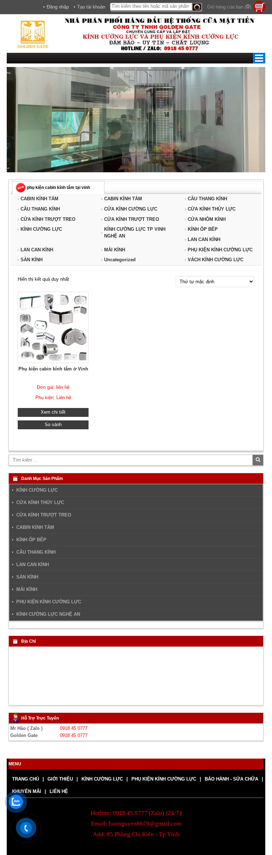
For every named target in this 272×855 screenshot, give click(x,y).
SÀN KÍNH (31, 259)
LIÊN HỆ (59, 791)
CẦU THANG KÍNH (207, 198)
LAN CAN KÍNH (204, 239)
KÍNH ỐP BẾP (203, 229)
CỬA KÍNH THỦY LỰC (212, 209)
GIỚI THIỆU (60, 779)
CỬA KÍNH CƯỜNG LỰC (130, 209)
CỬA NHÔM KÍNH (207, 219)
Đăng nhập (58, 7)
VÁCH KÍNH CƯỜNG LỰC (215, 259)
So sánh (53, 424)
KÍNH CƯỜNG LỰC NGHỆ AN (48, 614)
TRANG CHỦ (25, 779)
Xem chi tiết (53, 412)
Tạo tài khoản (91, 7)
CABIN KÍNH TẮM (39, 198)
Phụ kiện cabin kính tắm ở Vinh (53, 368)
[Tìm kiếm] (197, 7)
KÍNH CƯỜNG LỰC (41, 229)
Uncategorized (120, 259)
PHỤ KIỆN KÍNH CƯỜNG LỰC (220, 249)
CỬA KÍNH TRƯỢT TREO (48, 219)
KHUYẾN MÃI (26, 791)
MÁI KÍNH (114, 249)
